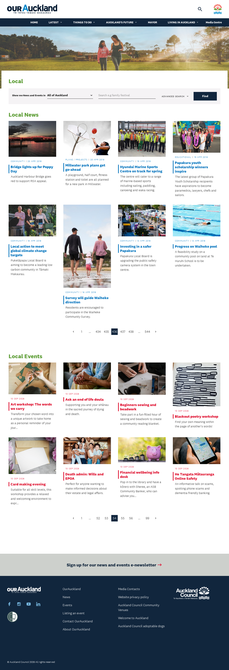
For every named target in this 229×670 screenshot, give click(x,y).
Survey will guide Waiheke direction (87, 300)
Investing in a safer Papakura (135, 248)
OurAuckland (72, 589)
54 (114, 518)
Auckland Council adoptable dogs (141, 626)
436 (114, 332)
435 (106, 332)
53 (106, 518)
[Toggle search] (200, 9)
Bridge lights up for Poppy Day (32, 169)
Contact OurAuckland (78, 621)
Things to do (82, 22)
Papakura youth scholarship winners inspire (191, 167)
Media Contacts (129, 589)
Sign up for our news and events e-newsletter (111, 565)
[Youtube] (28, 604)
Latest (54, 22)
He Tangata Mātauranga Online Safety (194, 476)
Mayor (152, 22)
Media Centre (214, 22)
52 (98, 518)
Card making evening (28, 484)
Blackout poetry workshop (196, 416)
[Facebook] (9, 604)
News (66, 597)
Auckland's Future (119, 22)
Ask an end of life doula (84, 399)
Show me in (28, 95)
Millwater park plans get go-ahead (85, 167)
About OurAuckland (76, 629)
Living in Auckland (181, 22)
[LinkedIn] (38, 604)
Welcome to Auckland (133, 618)
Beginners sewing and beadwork (138, 407)
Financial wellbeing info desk (139, 474)
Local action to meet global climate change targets (29, 250)
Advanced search (173, 96)
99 (147, 518)
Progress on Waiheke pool (196, 246)
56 (131, 518)
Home (34, 22)
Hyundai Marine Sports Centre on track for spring (141, 169)
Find (205, 96)
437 (122, 332)
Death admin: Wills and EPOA (84, 476)
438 (131, 332)
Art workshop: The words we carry (31, 406)
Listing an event (74, 613)
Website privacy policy (133, 597)
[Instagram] (19, 604)
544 (147, 332)
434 (98, 332)
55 (123, 518)
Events (67, 605)
